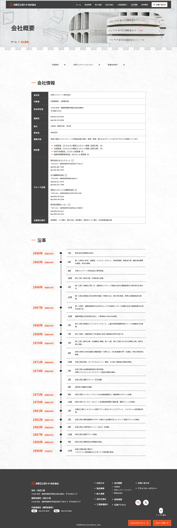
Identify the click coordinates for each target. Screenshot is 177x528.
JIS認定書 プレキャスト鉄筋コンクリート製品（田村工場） (76, 148)
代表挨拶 (55, 64)
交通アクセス (57, 111)
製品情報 (100, 488)
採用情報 (118, 499)
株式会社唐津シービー (59, 204)
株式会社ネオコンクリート (60, 160)
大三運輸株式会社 (57, 175)
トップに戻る (161, 515)
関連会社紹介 (113, 64)
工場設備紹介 (102, 504)
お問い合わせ (143, 483)
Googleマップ (72, 494)
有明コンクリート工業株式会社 (62, 190)
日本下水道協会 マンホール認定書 (67, 151)
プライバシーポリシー (147, 488)
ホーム (14, 41)
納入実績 (100, 493)
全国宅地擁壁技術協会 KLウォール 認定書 (70, 154)
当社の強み (101, 499)
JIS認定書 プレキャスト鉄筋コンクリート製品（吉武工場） (76, 145)
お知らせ (100, 483)
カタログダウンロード (138, 523)
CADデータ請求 (160, 523)
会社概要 (118, 483)
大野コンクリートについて (83, 64)
